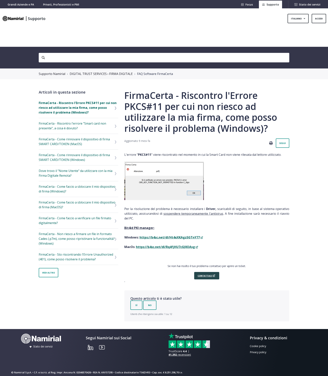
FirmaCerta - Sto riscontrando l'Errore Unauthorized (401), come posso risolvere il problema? (76, 256)
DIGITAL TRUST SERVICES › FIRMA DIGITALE (101, 74)
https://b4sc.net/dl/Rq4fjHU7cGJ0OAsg (165, 247)
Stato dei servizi (309, 4)
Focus (249, 4)
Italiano (296, 18)
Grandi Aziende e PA (21, 4)
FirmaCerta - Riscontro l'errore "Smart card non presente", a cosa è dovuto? (72, 125)
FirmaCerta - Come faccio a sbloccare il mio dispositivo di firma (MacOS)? (77, 204)
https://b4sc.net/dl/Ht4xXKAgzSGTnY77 (170, 237)
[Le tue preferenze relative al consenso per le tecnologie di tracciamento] (321, 369)
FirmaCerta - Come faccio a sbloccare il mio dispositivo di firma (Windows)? (77, 188)
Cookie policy (258, 346)
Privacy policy (258, 352)
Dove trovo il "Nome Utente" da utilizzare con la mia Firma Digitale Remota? (75, 173)
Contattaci (205, 275)
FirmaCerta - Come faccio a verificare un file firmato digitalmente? (75, 220)
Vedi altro (48, 272)
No (149, 305)
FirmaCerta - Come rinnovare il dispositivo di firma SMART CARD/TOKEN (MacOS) (74, 141)
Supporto (36, 18)
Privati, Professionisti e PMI (61, 4)
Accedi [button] (319, 18)
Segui (282, 143)
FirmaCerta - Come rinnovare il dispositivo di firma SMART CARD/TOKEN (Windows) (74, 157)
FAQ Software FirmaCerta (155, 74)
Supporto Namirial (52, 74)
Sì (136, 305)
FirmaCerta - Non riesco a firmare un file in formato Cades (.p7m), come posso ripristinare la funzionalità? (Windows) (77, 239)
